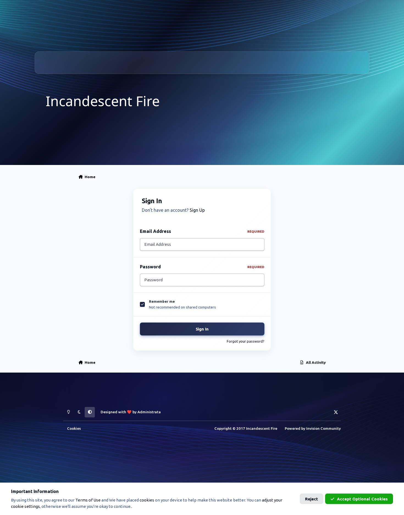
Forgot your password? (245, 341)
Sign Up (197, 210)
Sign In (202, 329)
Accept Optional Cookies (362, 499)
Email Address (202, 231)
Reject (311, 499)
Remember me (162, 301)
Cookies (74, 428)
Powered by (313, 428)
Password (202, 266)
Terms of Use (88, 500)
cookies (147, 500)
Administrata (149, 412)
